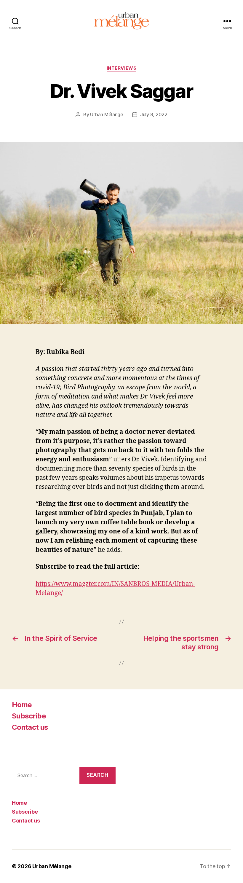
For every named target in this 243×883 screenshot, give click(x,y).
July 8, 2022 (153, 114)
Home (22, 704)
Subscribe (29, 716)
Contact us (30, 727)
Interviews (122, 68)
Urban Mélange (106, 114)
